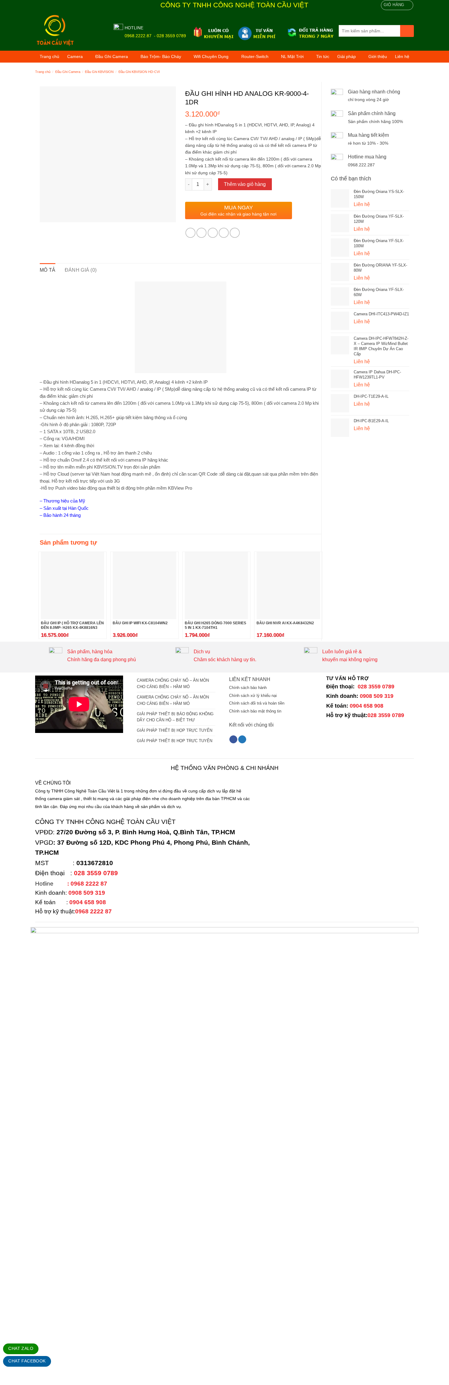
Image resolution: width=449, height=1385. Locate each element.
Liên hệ (402, 56)
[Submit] (407, 31)
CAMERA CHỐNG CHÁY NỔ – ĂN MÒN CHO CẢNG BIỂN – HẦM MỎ (173, 683)
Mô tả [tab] (48, 270)
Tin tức (322, 56)
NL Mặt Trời (292, 56)
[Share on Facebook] (190, 233)
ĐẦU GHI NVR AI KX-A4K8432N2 (285, 623)
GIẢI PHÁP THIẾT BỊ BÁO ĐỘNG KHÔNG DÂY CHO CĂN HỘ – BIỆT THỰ (175, 717)
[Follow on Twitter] (242, 739)
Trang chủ (49, 56)
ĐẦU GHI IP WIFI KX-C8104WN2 (140, 623)
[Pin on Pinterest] (224, 233)
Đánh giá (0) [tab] (81, 270)
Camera (75, 56)
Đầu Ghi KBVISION (99, 72)
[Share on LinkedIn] (235, 233)
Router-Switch (254, 56)
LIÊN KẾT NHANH (249, 679)
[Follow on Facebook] (233, 739)
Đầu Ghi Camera (111, 56)
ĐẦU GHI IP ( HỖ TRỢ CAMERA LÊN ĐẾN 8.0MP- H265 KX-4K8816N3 (72, 625)
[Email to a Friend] (213, 233)
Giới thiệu (377, 56)
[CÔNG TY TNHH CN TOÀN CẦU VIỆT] (69, 31)
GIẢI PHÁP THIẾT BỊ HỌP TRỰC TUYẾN (174, 730)
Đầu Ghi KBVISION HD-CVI (139, 72)
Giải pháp (346, 56)
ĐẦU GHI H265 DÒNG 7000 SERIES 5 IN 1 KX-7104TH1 (215, 625)
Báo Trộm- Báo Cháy (161, 56)
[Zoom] (48, 215)
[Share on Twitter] (201, 233)
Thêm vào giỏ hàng (245, 184)
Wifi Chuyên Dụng (211, 56)
